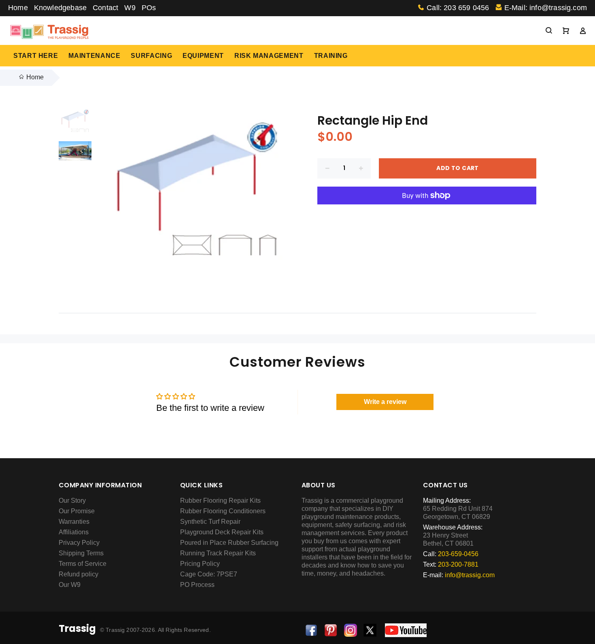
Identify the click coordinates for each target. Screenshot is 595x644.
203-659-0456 (458, 553)
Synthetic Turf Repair (210, 521)
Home (18, 8)
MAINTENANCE (94, 55)
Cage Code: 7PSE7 (208, 574)
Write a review (385, 401)
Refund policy (78, 574)
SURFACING (151, 55)
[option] (75, 124)
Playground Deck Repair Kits (222, 532)
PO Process (197, 584)
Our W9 (70, 584)
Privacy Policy (79, 542)
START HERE (35, 55)
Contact (105, 8)
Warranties (74, 521)
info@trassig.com (470, 575)
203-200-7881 (458, 564)
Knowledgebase (60, 8)
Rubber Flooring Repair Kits (220, 500)
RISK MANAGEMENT (269, 55)
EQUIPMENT (203, 55)
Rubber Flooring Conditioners (223, 511)
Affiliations (74, 532)
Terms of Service (82, 563)
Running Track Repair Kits (218, 553)
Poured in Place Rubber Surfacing (229, 542)
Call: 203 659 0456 (458, 8)
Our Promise (77, 511)
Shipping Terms (81, 553)
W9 (129, 8)
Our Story (72, 500)
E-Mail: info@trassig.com (545, 8)
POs (149, 8)
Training (331, 55)
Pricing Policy (200, 563)
